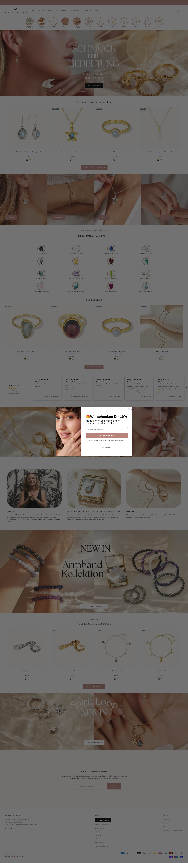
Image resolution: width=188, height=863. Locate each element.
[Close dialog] (129, 409)
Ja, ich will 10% (106, 436)
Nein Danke (106, 447)
